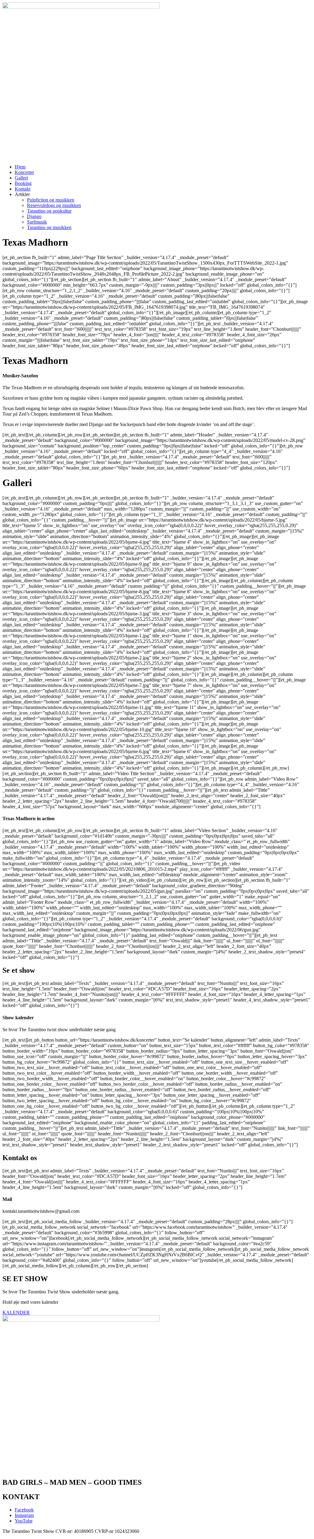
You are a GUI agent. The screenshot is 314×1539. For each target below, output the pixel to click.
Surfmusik (37, 221)
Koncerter (24, 172)
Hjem (20, 166)
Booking (23, 183)
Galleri (21, 177)
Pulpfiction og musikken (50, 199)
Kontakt (22, 188)
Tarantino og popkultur (49, 210)
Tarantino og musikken (49, 227)
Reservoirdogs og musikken (54, 205)
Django (34, 216)
